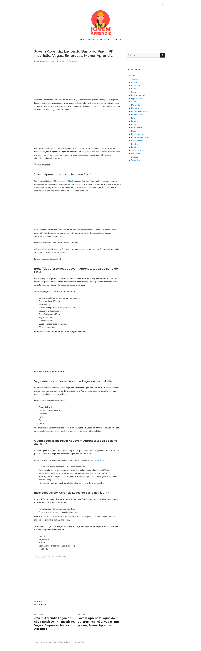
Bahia (133, 88)
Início (82, 39)
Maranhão (135, 105)
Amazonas (135, 85)
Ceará (133, 92)
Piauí (39, 601)
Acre (133, 75)
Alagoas (134, 79)
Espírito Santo (137, 98)
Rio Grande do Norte (140, 137)
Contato (118, 39)
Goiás (133, 101)
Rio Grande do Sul (139, 140)
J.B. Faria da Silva (73, 61)
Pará (133, 118)
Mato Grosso (136, 108)
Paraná (134, 124)
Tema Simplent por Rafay (75, 642)
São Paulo (135, 153)
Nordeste (41, 605)
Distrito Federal (138, 95)
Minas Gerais (137, 114)
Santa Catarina (137, 150)
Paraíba (134, 121)
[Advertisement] (77, 82)
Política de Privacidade (99, 39)
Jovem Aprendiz (101, 460)
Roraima (135, 147)
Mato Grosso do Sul (139, 111)
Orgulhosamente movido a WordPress (48, 642)
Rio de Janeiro (137, 134)
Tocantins (135, 160)
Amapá (134, 82)
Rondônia (135, 144)
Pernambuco (136, 127)
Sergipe (134, 157)
